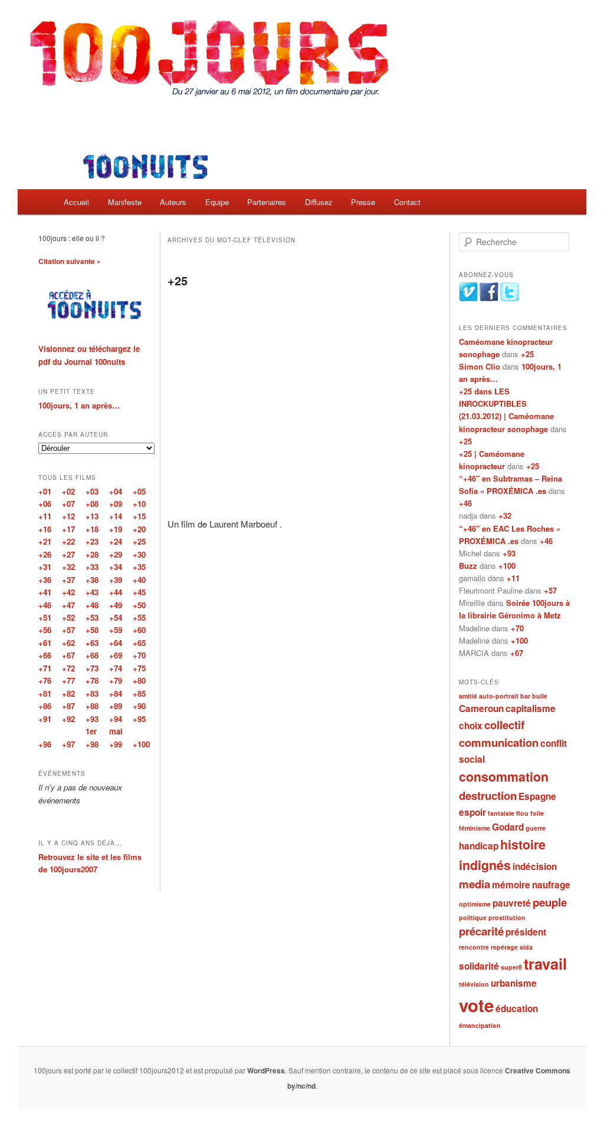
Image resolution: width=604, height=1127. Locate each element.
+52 (68, 617)
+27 (68, 554)
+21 (44, 541)
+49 (115, 605)
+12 (68, 516)
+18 (92, 529)
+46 (465, 503)
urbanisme (514, 983)
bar (525, 695)
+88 (92, 705)
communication (499, 742)
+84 (115, 693)
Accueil (76, 201)
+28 (92, 554)
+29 (115, 554)
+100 (507, 565)
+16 (44, 529)
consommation (504, 776)
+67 (516, 652)
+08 (92, 503)
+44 (115, 592)
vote (476, 1005)
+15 (139, 516)
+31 (44, 566)
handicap (478, 845)
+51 (44, 617)
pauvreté (512, 903)
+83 (92, 693)
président (525, 931)
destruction (488, 795)
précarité (481, 931)
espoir (472, 812)
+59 (115, 629)
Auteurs (173, 201)
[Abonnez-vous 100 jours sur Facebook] (489, 298)
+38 (92, 579)
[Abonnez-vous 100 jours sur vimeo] (468, 298)
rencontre (474, 947)
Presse (363, 201)
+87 (68, 705)
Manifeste (125, 201)
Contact (407, 201)
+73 (92, 668)
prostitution (507, 917)
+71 (44, 668)
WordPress (266, 1070)
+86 (44, 705)
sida (526, 947)
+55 (139, 617)
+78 (92, 680)
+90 (139, 705)
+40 (139, 579)
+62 (68, 642)
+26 (44, 554)
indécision (535, 866)
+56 (44, 629)
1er (91, 731)
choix (470, 725)
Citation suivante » (69, 261)
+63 (92, 642)
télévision (474, 984)
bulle (539, 695)
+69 (115, 655)
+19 (115, 529)
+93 (509, 553)
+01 (44, 491)
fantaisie (501, 813)
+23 (92, 541)
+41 (44, 592)
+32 (504, 515)
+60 (139, 629)
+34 (115, 566)
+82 (68, 693)
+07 (68, 503)
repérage (504, 947)
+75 (139, 668)
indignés (485, 865)
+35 (139, 566)
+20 (139, 529)
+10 (139, 503)
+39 (115, 579)
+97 (68, 744)
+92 (68, 718)
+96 (44, 744)
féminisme (474, 827)
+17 (68, 529)
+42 (68, 592)
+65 (139, 642)
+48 (92, 605)
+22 (68, 541)
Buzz (468, 565)
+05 (139, 491)
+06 (44, 503)
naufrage (551, 884)
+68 (92, 655)
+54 (115, 617)
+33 (92, 566)
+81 (44, 693)
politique (473, 917)
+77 (68, 680)
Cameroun (481, 708)
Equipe (217, 201)
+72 (68, 668)
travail (545, 963)
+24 (115, 541)
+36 (44, 579)
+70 (517, 628)
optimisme (475, 903)
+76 (44, 680)
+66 (44, 655)
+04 (115, 491)
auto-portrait (498, 695)
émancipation (480, 1025)
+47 (68, 605)
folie (537, 813)
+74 (115, 668)
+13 (92, 516)
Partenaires (266, 201)
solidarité (479, 966)
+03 (92, 491)
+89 (115, 705)
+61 (44, 642)
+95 (139, 718)
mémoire (511, 884)
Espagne (537, 796)
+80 (139, 680)
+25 (178, 280)
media (474, 884)
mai (116, 731)
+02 (68, 491)
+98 (92, 744)
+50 (139, 605)
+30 (139, 554)
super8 (511, 967)
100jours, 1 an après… (79, 405)
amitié (468, 695)
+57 (550, 590)
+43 (92, 592)
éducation (516, 1008)
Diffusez (319, 201)
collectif (504, 725)
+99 (115, 744)
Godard (508, 826)
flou (522, 813)
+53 (92, 617)
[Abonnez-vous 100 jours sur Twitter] (509, 298)
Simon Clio (479, 366)
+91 (44, 718)
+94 (115, 718)
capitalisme (530, 708)
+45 (139, 592)
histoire (523, 844)
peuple (550, 902)
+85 (139, 693)
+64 (115, 642)
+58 (92, 629)
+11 (513, 578)
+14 (115, 516)
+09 (115, 503)
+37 (68, 579)
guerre (536, 827)
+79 (115, 680)
